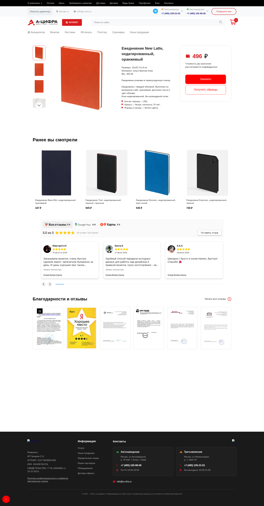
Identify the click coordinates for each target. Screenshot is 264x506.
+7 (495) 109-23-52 (170, 13)
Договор (114, 3)
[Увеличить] (48, 328)
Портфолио (144, 3)
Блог (157, 3)
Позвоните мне (223, 11)
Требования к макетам (80, 3)
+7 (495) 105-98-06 (196, 13)
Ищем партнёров (86, 463)
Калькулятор (37, 32)
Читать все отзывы (215, 299)
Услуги (81, 448)
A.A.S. (180, 245)
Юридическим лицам (88, 458)
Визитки (54, 32)
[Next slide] (39, 105)
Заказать (205, 79)
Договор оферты (86, 473)
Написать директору (40, 11)
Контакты (168, 3)
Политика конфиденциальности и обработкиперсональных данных (47, 479)
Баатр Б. (119, 245)
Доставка (100, 3)
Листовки (70, 32)
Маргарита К (60, 245)
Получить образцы (206, 89)
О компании (34, 3)
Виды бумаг (128, 3)
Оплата (50, 3)
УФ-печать (86, 32)
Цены (61, 3)
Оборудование (85, 468)
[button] (43, 284)
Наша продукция (139, 32)
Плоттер (102, 32)
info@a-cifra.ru (124, 481)
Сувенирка (118, 32)
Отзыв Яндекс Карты (52, 275)
